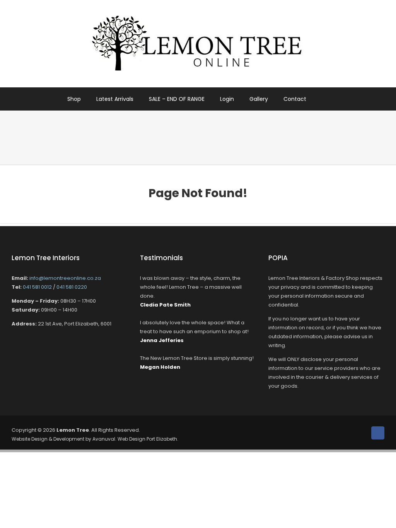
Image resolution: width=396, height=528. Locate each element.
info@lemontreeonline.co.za (65, 278)
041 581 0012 (37, 287)
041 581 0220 (71, 287)
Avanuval (103, 439)
